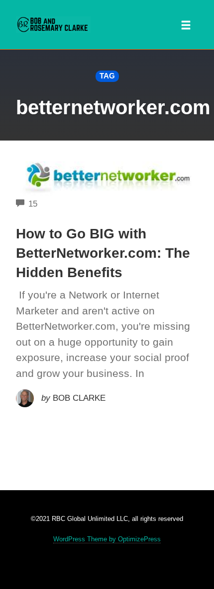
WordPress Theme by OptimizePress (107, 539)
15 (32, 204)
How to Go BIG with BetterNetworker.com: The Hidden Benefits (103, 253)
